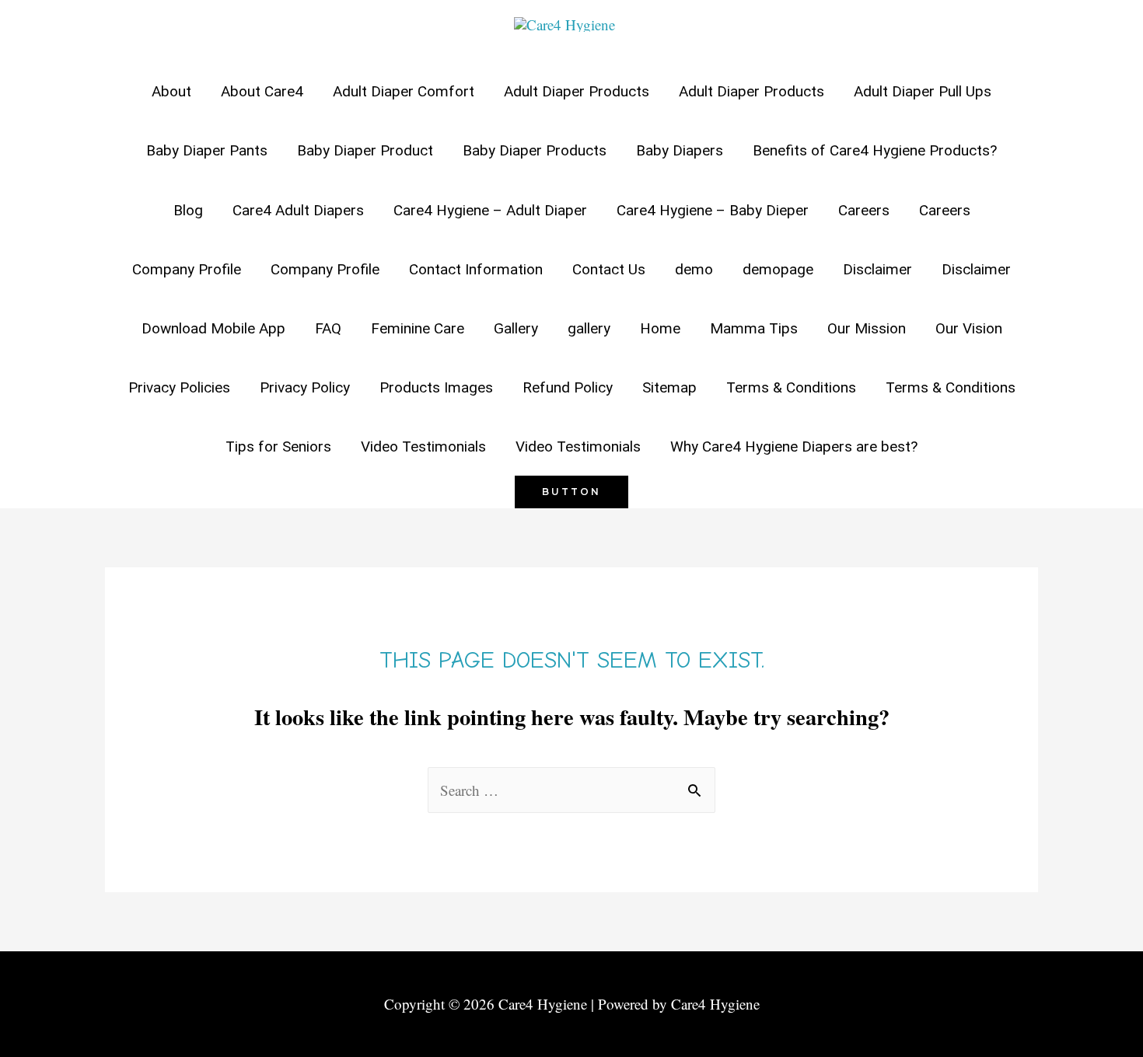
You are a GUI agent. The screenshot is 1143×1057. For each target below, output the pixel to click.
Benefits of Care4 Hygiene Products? (875, 150)
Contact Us (608, 269)
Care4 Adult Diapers (298, 210)
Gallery (516, 328)
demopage (778, 269)
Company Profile (186, 269)
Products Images (436, 387)
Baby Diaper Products (534, 150)
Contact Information (476, 269)
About (171, 91)
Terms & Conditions (791, 387)
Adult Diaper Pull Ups (922, 91)
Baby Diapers (679, 150)
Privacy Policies (179, 387)
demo (694, 269)
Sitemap (669, 387)
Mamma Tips (754, 328)
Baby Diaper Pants (206, 150)
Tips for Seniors (278, 446)
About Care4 (262, 91)
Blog (188, 210)
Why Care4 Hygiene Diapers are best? (794, 446)
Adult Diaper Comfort (403, 91)
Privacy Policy (305, 387)
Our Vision (968, 328)
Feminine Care (417, 328)
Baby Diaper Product (365, 150)
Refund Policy (568, 387)
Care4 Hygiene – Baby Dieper (713, 210)
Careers (864, 210)
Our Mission (866, 328)
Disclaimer (877, 269)
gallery (589, 328)
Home (660, 328)
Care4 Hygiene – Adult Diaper (490, 210)
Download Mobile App (213, 328)
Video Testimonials (423, 446)
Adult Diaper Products (576, 91)
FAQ (328, 328)
